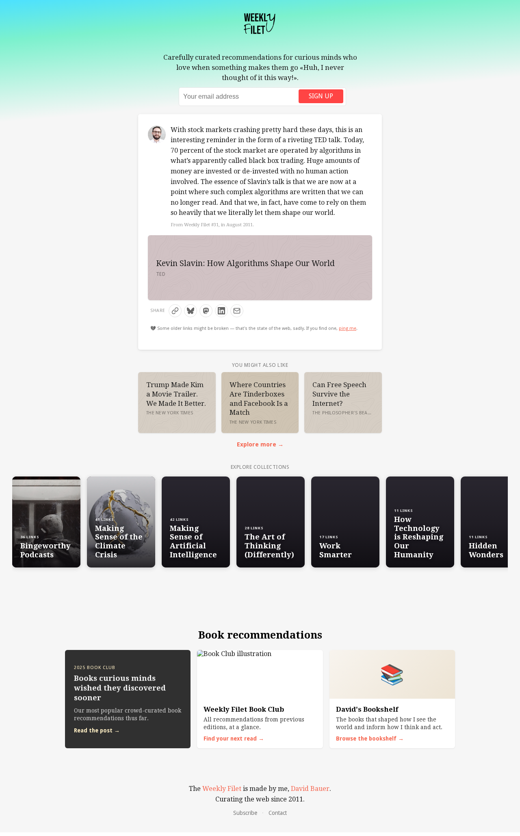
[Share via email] (236, 310)
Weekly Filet (221, 789)
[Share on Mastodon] (205, 310)
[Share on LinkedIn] (221, 310)
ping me (347, 328)
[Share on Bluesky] (190, 310)
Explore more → (260, 444)
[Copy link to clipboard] (175, 310)
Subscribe (245, 813)
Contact (278, 813)
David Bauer (310, 789)
